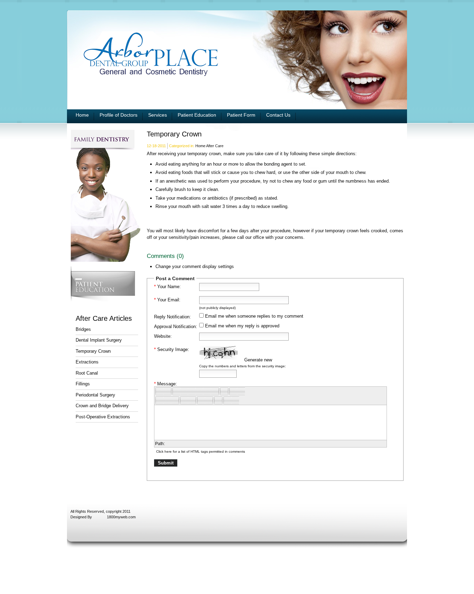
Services (157, 115)
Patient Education (197, 115)
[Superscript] (201, 400)
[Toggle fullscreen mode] (235, 400)
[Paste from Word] (207, 391)
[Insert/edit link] (233, 391)
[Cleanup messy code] (215, 391)
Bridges (83, 329)
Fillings (83, 383)
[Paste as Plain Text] (199, 391)
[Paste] (192, 391)
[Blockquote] (218, 400)
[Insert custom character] (227, 400)
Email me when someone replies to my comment (254, 316)
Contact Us (278, 115)
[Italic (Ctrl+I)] (167, 400)
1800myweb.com (121, 517)
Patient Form (241, 115)
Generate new (258, 359)
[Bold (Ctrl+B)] (159, 400)
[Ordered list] (192, 400)
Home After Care (209, 146)
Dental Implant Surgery (99, 340)
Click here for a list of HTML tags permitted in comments (200, 451)
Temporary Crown (93, 351)
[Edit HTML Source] (224, 391)
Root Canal (87, 373)
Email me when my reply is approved (242, 325)
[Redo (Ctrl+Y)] (167, 391)
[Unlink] (241, 391)
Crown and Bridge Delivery (102, 405)
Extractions (87, 362)
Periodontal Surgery (95, 395)
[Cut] (176, 391)
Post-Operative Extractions (103, 416)
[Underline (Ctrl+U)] (175, 400)
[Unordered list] (184, 400)
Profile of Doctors (118, 115)
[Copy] (184, 391)
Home (82, 115)
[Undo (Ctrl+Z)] (159, 391)
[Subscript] (209, 400)
